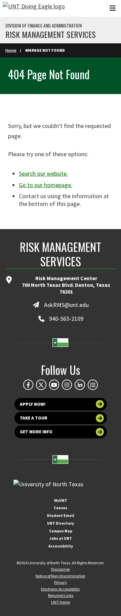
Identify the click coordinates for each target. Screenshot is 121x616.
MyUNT (60, 500)
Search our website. (43, 173)
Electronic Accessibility (60, 588)
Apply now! (33, 404)
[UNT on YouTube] (54, 385)
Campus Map (60, 530)
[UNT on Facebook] (28, 385)
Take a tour (33, 418)
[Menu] (113, 8)
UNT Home (60, 602)
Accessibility (60, 545)
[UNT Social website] (93, 385)
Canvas (60, 507)
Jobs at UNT (60, 538)
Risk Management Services (50, 34)
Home (10, 50)
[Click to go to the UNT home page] (34, 8)
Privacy (60, 582)
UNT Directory (60, 523)
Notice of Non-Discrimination (60, 575)
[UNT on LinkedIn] (80, 385)
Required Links (60, 595)
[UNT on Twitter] (41, 385)
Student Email (60, 515)
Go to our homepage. (45, 185)
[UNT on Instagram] (67, 385)
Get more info (36, 432)
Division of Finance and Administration (43, 25)
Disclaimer (60, 569)
